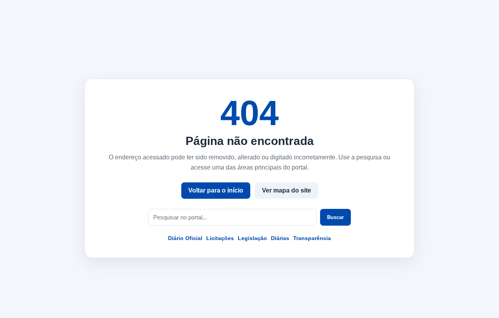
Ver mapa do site (286, 190)
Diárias (280, 238)
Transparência (312, 238)
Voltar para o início (215, 190)
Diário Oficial (185, 238)
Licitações (220, 238)
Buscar (335, 217)
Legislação (252, 238)
